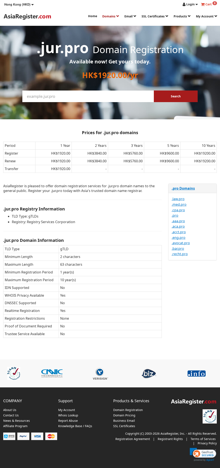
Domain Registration (128, 410)
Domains (109, 16)
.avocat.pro (181, 243)
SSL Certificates (153, 16)
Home (92, 16)
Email (128, 16)
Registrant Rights (170, 439)
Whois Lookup (68, 415)
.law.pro (178, 198)
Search (176, 96)
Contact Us (11, 415)
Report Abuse (68, 421)
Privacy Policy (207, 443)
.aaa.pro (178, 221)
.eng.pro (178, 237)
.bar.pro (178, 248)
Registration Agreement (132, 439)
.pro (175, 215)
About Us (9, 410)
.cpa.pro (178, 210)
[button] (19, 4)
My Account (205, 16)
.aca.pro (178, 226)
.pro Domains (183, 188)
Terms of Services (203, 439)
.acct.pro (179, 232)
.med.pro (179, 204)
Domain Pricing (124, 415)
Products (181, 16)
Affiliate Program (15, 426)
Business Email (124, 421)
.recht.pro (180, 254)
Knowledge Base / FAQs (75, 426)
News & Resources (16, 421)
